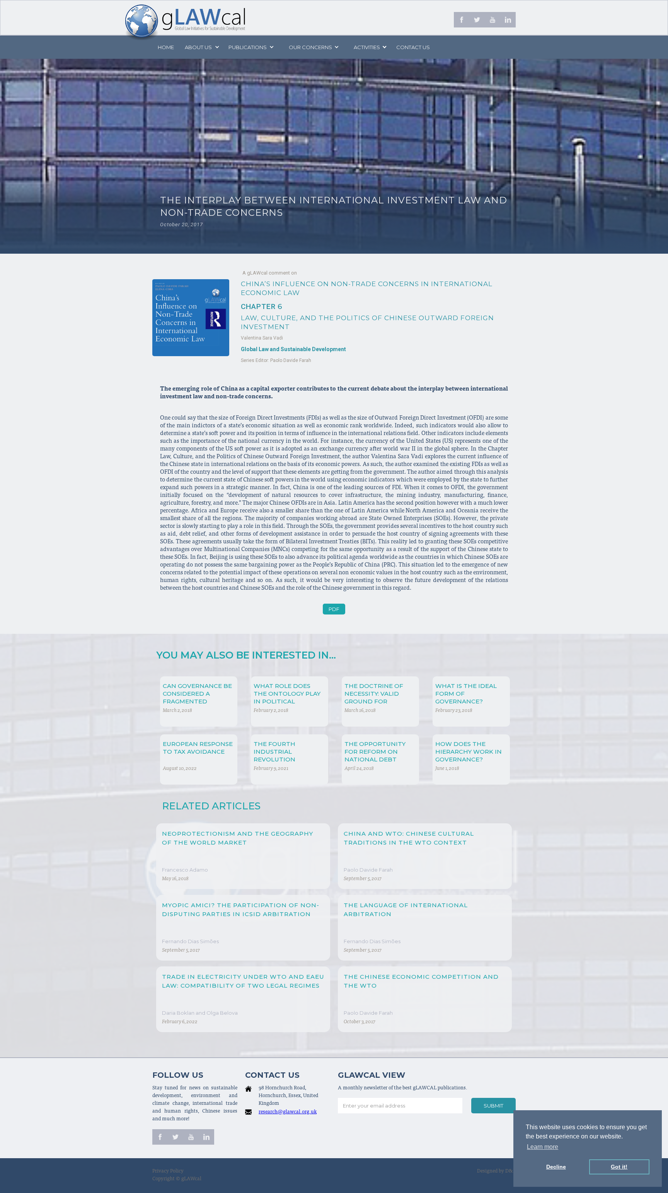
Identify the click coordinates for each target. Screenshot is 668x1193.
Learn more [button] (542, 1147)
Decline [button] (556, 1167)
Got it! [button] (619, 1167)
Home (166, 47)
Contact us (413, 47)
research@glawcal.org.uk (288, 1112)
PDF (334, 609)
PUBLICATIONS (247, 47)
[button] (201, 47)
